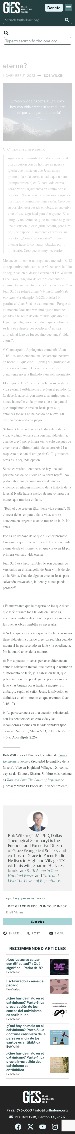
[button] (68, 7)
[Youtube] (42, 1126)
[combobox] (32, 20)
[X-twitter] (30, 1126)
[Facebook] (18, 1126)
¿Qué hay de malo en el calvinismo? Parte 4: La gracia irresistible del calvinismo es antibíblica (25, 1061)
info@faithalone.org (51, 1110)
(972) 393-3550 (19, 1110)
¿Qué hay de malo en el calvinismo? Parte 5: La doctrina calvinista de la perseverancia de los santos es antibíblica (26, 1034)
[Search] (67, 20)
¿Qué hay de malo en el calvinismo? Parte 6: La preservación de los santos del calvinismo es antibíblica (25, 1006)
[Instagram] (55, 1126)
